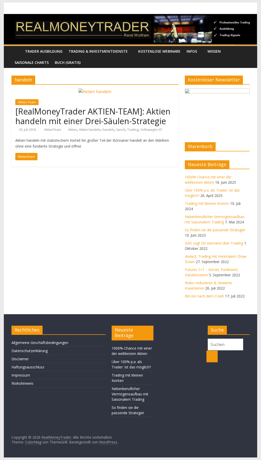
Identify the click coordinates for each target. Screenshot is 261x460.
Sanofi (120, 129)
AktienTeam (53, 129)
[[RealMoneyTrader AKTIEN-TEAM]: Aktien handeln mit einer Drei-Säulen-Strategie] (95, 91)
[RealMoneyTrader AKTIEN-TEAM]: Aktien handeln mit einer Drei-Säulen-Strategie (93, 116)
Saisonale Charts (32, 62)
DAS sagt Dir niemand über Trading (214, 243)
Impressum (20, 375)
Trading (132, 129)
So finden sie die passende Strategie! (215, 229)
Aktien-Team (27, 102)
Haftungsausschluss (27, 367)
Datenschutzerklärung (29, 350)
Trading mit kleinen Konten (207, 203)
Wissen (214, 51)
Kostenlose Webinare (159, 51)
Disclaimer (20, 358)
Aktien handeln (89, 129)
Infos (192, 51)
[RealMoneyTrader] (130, 17)
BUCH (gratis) (68, 62)
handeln (108, 129)
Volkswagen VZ (151, 129)
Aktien (72, 129)
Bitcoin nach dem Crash (204, 296)
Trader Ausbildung (43, 51)
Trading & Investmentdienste (98, 51)
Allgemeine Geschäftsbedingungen (39, 342)
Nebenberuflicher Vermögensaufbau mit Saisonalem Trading (130, 394)
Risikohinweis (22, 383)
